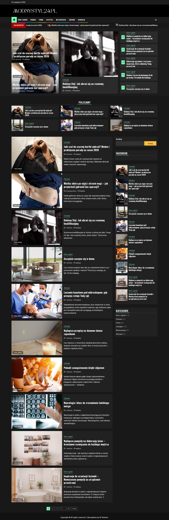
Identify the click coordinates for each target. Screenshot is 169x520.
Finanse (33, 20)
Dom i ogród (22, 20)
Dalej (74, 509)
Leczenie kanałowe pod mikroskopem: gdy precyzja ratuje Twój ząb (89, 126)
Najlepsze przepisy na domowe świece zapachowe (88, 85)
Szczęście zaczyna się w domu (138, 77)
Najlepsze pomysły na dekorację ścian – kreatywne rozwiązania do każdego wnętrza (139, 90)
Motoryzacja (61, 20)
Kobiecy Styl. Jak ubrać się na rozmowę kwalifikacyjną (117, 25)
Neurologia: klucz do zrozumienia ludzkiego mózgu (86, 404)
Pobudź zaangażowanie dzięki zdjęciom (84, 368)
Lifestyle (49, 20)
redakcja (27, 59)
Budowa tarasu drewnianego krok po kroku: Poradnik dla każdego (139, 64)
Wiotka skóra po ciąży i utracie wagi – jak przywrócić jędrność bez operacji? (57, 25)
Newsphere (92, 517)
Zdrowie (72, 20)
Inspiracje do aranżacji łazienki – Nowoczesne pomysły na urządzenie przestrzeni (140, 39)
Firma (41, 20)
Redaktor (77, 89)
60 (68, 509)
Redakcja (81, 20)
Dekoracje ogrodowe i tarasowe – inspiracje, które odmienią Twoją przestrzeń (139, 52)
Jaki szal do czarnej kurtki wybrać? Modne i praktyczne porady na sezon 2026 (35, 54)
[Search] (155, 20)
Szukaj (119, 139)
